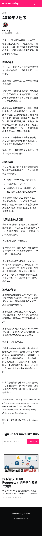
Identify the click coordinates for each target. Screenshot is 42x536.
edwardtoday (10, 3)
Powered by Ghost (21, 518)
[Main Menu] (38, 3)
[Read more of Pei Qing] (5, 25)
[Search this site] (34, 4)
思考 (4, 13)
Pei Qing (6, 30)
